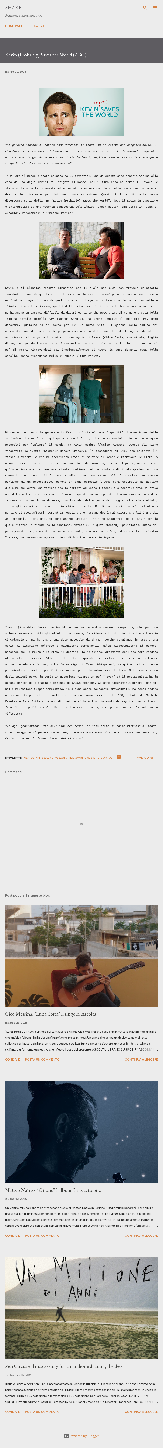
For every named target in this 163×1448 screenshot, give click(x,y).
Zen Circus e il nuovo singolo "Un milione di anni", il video (63, 1366)
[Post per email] (118, 758)
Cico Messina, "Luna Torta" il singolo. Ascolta (50, 1013)
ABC (26, 758)
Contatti (40, 26)
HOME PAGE (14, 26)
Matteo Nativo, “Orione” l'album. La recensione (53, 1190)
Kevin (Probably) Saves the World (58, 758)
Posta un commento (42, 1059)
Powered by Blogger (84, 1436)
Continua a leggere (141, 1059)
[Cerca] (145, 7)
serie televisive (99, 758)
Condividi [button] (144, 758)
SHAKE (13, 7)
